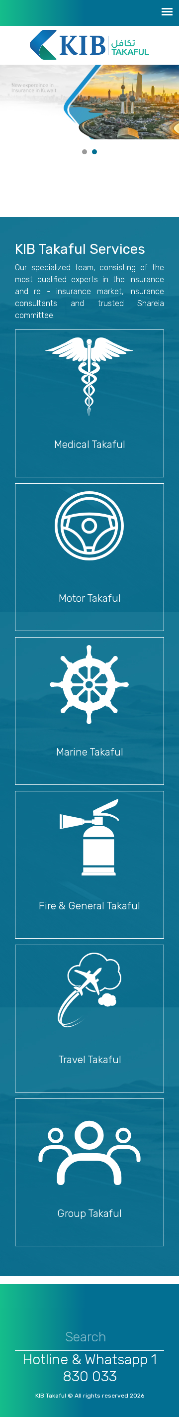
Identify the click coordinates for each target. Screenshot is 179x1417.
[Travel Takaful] (89, 990)
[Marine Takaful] (89, 685)
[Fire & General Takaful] (89, 837)
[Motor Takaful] (89, 526)
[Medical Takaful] (89, 377)
